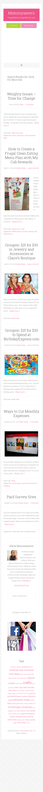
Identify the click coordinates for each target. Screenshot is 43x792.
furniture (18, 693)
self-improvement (30, 135)
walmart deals (21, 723)
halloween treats (21, 699)
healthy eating (16, 231)
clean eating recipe (25, 674)
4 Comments (34, 503)
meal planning (7, 234)
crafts (27, 683)
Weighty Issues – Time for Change (21, 96)
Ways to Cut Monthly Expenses (21, 413)
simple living (14, 717)
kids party (17, 711)
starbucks (23, 717)
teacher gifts (21, 720)
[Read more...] (17, 222)
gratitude (32, 693)
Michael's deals (25, 711)
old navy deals (12, 714)
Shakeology (31, 714)
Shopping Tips (15, 229)
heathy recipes (24, 703)
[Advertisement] (21, 47)
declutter (31, 687)
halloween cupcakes (20, 696)
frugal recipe (11, 693)
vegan (15, 723)
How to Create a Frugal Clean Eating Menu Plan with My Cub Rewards (21, 155)
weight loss (20, 135)
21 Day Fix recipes (15, 667)
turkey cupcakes (30, 720)
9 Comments (34, 422)
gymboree (10, 696)
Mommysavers (21, 12)
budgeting (6, 486)
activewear (24, 667)
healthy (32, 700)
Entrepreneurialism (30, 531)
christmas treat (16, 670)
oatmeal (32, 711)
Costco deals (19, 683)
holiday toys (32, 703)
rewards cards (32, 231)
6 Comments (30, 104)
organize (23, 714)
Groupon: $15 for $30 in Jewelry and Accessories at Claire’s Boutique (21, 251)
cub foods (25, 231)
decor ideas (12, 690)
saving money (16, 483)
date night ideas (21, 687)
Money (13, 481)
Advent (30, 667)
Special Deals (15, 318)
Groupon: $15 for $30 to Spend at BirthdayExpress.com (21, 334)
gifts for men (25, 693)
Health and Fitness (17, 133)
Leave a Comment (33, 168)
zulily (28, 723)
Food (22, 229)
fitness (14, 135)
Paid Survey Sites (21, 496)
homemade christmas (20, 707)
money (23, 483)
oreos (18, 714)
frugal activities (29, 690)
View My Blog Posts (21, 585)
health (5, 138)
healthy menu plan (13, 703)
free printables (20, 690)
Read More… (26, 581)
